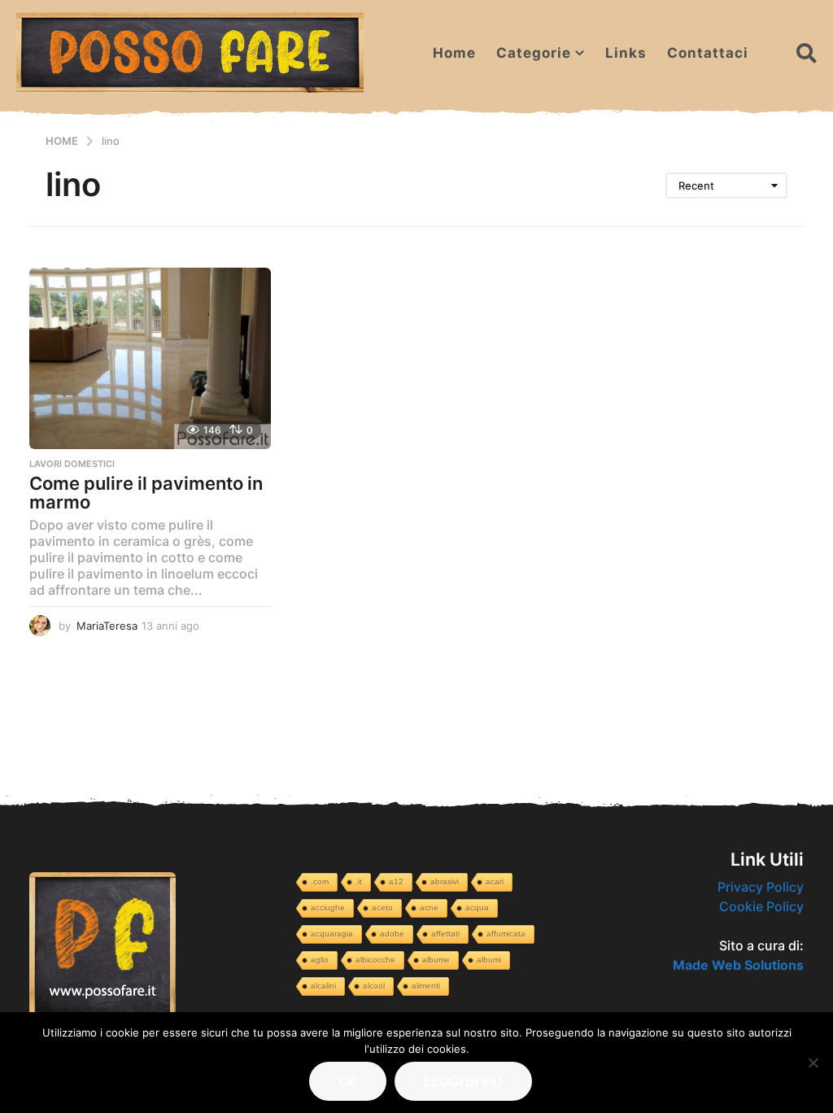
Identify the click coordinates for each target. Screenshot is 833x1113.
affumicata (506, 933)
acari (495, 881)
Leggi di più (463, 1081)
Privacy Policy (760, 887)
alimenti (426, 985)
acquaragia (332, 933)
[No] (813, 1062)
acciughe (328, 907)
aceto (382, 907)
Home (454, 53)
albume (436, 959)
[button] (806, 53)
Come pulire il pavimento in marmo (146, 493)
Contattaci (707, 53)
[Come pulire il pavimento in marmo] (150, 358)
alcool (374, 985)
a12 (396, 881)
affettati (445, 933)
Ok (347, 1081)
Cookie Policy (761, 906)
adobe (392, 933)
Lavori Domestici (72, 464)
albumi (489, 959)
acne (429, 907)
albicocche (375, 959)
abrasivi (444, 881)
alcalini (323, 985)
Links (626, 53)
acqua (477, 907)
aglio (320, 959)
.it (358, 881)
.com (320, 881)
